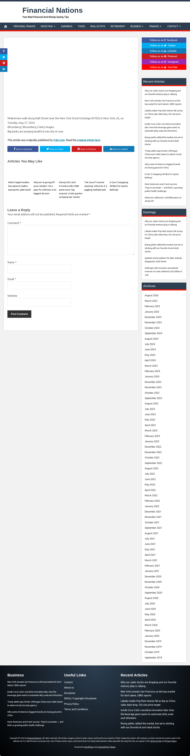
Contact (172, 26)
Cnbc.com (59, 140)
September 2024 (153, 333)
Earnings (66, 26)
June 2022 (150, 479)
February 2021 (152, 565)
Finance (154, 26)
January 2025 (152, 311)
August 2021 (151, 533)
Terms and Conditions (76, 709)
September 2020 (153, 592)
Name (11, 262)
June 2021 (150, 544)
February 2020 (152, 630)
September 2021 (153, 527)
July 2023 (150, 409)
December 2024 (153, 317)
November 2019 (153, 646)
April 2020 (150, 619)
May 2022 (150, 484)
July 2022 (150, 473)
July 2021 (150, 538)
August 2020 (151, 598)
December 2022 (153, 446)
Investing (47, 26)
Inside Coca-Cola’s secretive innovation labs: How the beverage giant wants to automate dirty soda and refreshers (147, 714)
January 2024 (152, 376)
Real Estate (97, 26)
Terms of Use (155, 741)
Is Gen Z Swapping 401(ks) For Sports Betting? (119, 186)
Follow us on (163, 40)
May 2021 (150, 549)
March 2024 (151, 365)
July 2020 (150, 603)
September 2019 (153, 657)
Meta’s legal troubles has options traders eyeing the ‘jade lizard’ (19, 186)
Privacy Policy (71, 704)
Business (135, 26)
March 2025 (151, 301)
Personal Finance (24, 26)
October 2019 (152, 652)
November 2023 (153, 387)
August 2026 (151, 295)
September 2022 (153, 463)
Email (11, 279)
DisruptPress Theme (107, 747)
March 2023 (151, 430)
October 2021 (152, 522)
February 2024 (152, 371)
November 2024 (153, 322)
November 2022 (153, 452)
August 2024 (151, 338)
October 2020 (152, 587)
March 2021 (151, 560)
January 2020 (152, 636)
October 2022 (152, 457)
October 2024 (152, 328)
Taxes (81, 26)
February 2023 (152, 436)
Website (12, 295)
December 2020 (153, 576)
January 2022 (152, 506)
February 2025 (152, 306)
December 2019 (153, 641)
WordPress (88, 747)
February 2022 (152, 500)
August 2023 (151, 403)
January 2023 (152, 441)
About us (69, 687)
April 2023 (150, 425)
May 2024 (150, 355)
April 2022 (150, 490)
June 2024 (150, 349)
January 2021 (152, 571)
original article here (88, 140)
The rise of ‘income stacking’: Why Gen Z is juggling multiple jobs (95, 186)
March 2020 (151, 625)
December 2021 (153, 511)
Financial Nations (52, 10)
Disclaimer (69, 693)
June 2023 (150, 414)
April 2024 (150, 360)
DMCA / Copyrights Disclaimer (80, 698)
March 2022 (151, 495)
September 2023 (153, 398)
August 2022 (151, 468)
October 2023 (152, 392)
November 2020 (153, 581)
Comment (14, 222)
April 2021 (150, 554)
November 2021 (153, 517)
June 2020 (150, 609)
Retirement (118, 26)
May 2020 (150, 614)
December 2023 (153, 382)
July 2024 (150, 344)
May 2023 (150, 419)
